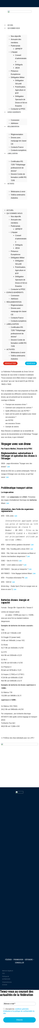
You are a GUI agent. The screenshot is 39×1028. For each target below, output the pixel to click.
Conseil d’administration (20, 58)
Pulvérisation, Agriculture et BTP (20, 90)
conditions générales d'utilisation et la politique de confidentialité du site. (18, 1011)
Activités (11, 184)
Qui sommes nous (14, 28)
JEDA (17, 68)
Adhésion (14, 299)
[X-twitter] (19, 3)
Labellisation (13, 153)
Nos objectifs (16, 36)
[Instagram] (10, 3)
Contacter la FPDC (18, 289)
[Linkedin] (28, 3)
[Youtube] (15, 3)
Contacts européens (18, 321)
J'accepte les (18, 1011)
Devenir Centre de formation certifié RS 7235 (18, 177)
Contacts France (17, 318)
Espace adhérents (14, 112)
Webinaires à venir (18, 191)
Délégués (19, 65)
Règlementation (13, 127)
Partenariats (15, 46)
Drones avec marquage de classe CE (18, 141)
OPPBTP (18, 49)
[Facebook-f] (24, 3)
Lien (8, 467)
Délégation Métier (17, 77)
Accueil (10, 210)
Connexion (15, 296)
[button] (14, 202)
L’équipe (14, 52)
